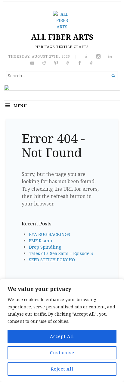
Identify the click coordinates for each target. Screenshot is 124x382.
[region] (62, 330)
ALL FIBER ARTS (62, 37)
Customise (62, 352)
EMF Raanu (40, 241)
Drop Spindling (45, 247)
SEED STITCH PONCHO (52, 260)
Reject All (62, 369)
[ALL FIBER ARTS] (62, 92)
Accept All (62, 336)
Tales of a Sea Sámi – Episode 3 (61, 253)
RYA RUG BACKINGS (49, 234)
